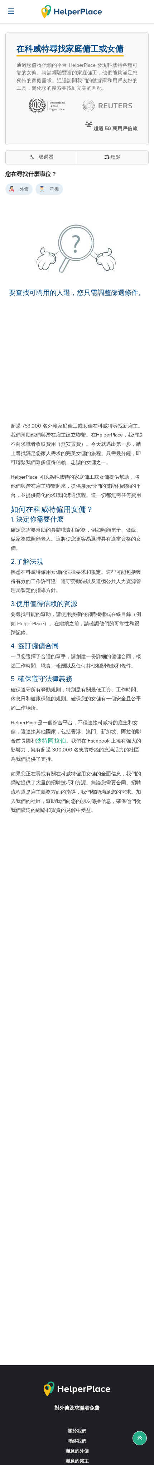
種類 (116, 157)
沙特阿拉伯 (51, 741)
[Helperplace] (7, 7)
